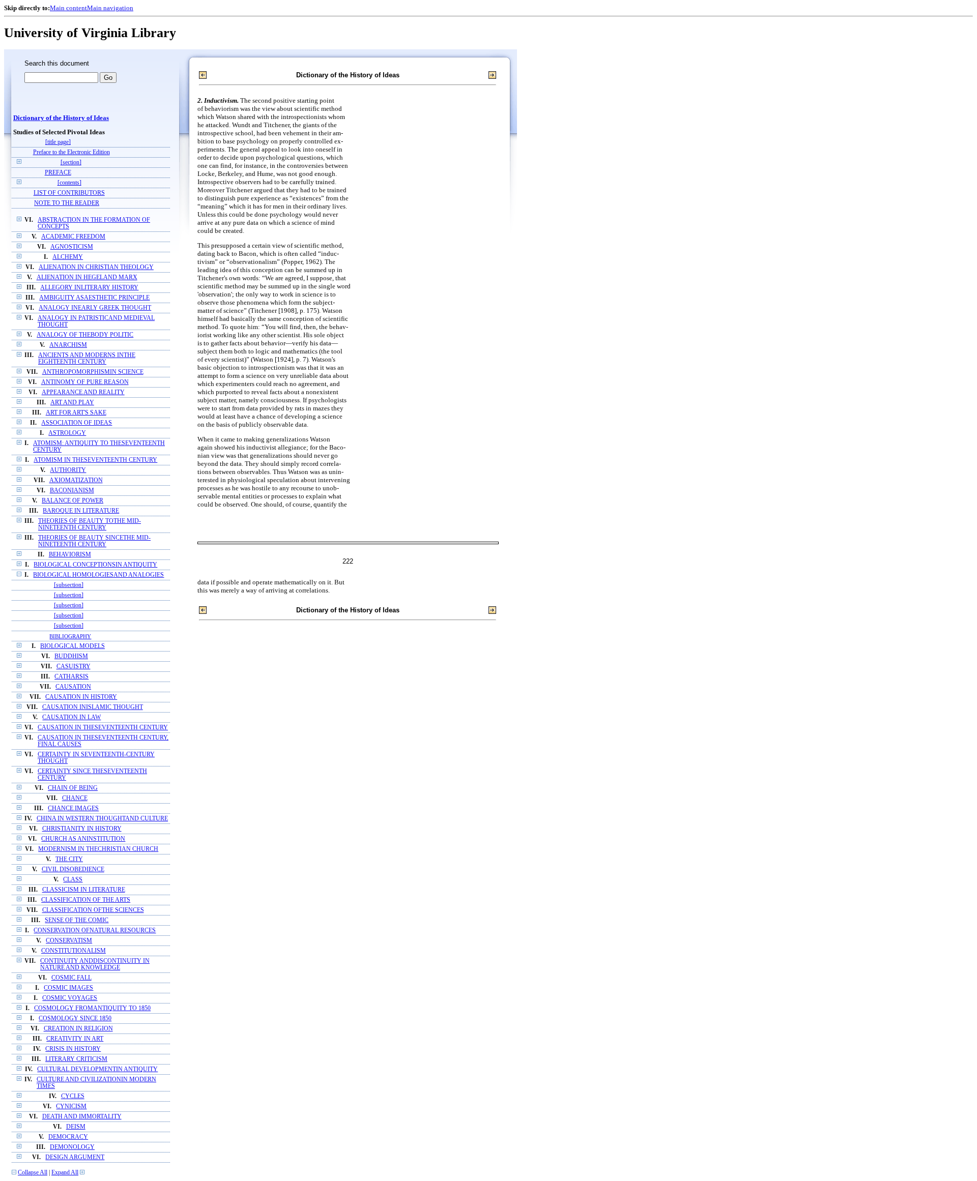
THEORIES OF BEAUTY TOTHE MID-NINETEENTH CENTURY (89, 524)
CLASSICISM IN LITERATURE (83, 890)
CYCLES (72, 1096)
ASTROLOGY (67, 433)
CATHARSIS (71, 676)
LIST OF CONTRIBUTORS (69, 193)
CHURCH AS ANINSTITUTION (83, 839)
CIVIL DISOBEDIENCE (73, 869)
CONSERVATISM (69, 940)
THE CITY (69, 859)
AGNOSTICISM (71, 247)
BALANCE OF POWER (72, 500)
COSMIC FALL (71, 978)
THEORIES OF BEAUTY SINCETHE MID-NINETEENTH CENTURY (94, 541)
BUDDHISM (71, 656)
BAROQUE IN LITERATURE (81, 511)
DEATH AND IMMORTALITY (82, 1116)
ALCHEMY (67, 257)
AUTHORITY (68, 470)
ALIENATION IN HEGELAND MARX (87, 277)
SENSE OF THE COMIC (76, 920)
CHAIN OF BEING (73, 788)
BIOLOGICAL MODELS (72, 646)
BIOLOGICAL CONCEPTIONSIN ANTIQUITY (95, 565)
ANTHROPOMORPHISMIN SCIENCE (92, 372)
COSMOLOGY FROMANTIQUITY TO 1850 (92, 1008)
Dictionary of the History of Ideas (61, 118)
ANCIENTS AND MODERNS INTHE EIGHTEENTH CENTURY (86, 358)
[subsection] (68, 585)
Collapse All (32, 1172)
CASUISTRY (73, 666)
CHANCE (75, 798)
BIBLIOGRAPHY (70, 636)
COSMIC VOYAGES (69, 998)
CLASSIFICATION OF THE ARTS (85, 900)
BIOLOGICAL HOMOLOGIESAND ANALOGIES (98, 575)
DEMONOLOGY (72, 1147)
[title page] (58, 142)
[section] (71, 162)
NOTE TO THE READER (66, 203)
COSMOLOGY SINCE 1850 (75, 1018)
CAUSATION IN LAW (71, 717)
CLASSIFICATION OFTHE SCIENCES (93, 910)
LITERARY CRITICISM (76, 1059)
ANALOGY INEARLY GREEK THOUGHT (95, 308)
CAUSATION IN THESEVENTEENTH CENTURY (103, 727)
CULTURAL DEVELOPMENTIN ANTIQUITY (97, 1069)
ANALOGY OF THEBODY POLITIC (85, 335)
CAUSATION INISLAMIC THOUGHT (92, 707)
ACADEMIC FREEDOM (73, 236)
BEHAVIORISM (70, 554)
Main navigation (110, 8)
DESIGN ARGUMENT (74, 1157)
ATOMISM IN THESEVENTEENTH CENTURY (95, 460)
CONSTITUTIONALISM (73, 951)
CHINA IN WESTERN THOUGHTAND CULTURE (102, 818)
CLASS (72, 879)
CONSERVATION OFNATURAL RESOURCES (95, 930)
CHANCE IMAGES (73, 808)
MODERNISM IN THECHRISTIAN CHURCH (98, 849)
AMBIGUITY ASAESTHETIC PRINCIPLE (94, 297)
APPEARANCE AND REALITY (83, 392)
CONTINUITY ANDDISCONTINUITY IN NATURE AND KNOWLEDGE (95, 964)
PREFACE (58, 172)
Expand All (64, 1172)
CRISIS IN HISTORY (73, 1049)
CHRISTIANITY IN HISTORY (82, 828)
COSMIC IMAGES (68, 988)
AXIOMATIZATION (76, 480)
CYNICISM (71, 1106)
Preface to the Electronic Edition (71, 152)
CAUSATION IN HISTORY (81, 697)
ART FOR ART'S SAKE (76, 412)
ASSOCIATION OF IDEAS (76, 423)
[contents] (69, 183)
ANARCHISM (68, 345)
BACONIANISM (72, 490)
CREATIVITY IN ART (74, 1039)
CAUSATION (73, 687)
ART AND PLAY (72, 402)
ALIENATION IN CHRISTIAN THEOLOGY (96, 267)
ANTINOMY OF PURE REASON (85, 382)
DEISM (75, 1127)
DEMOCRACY (68, 1137)
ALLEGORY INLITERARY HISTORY (89, 287)
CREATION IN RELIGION (78, 1028)
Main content (68, 8)
